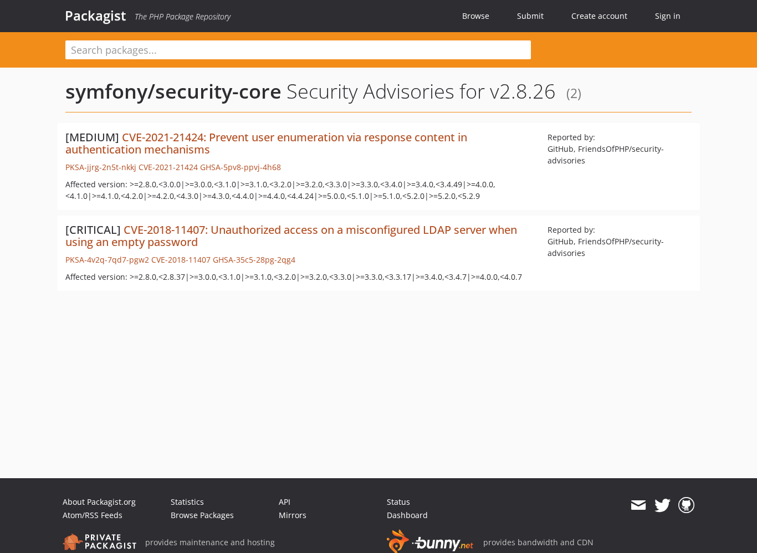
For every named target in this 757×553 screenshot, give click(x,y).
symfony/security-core (173, 91)
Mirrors (292, 515)
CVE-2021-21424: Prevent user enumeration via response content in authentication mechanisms (266, 143)
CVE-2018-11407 (181, 259)
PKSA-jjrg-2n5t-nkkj (100, 167)
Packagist (95, 15)
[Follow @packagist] (662, 505)
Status (398, 501)
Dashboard (407, 515)
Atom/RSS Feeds (92, 515)
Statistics (187, 501)
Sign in (668, 16)
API (284, 501)
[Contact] (638, 505)
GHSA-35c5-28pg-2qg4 (254, 259)
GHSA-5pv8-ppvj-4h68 (240, 167)
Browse (475, 16)
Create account (599, 16)
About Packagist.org (99, 501)
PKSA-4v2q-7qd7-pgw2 (107, 259)
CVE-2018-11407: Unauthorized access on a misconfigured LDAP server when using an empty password (291, 235)
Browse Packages (202, 515)
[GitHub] (686, 505)
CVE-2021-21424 (168, 167)
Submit (530, 16)
